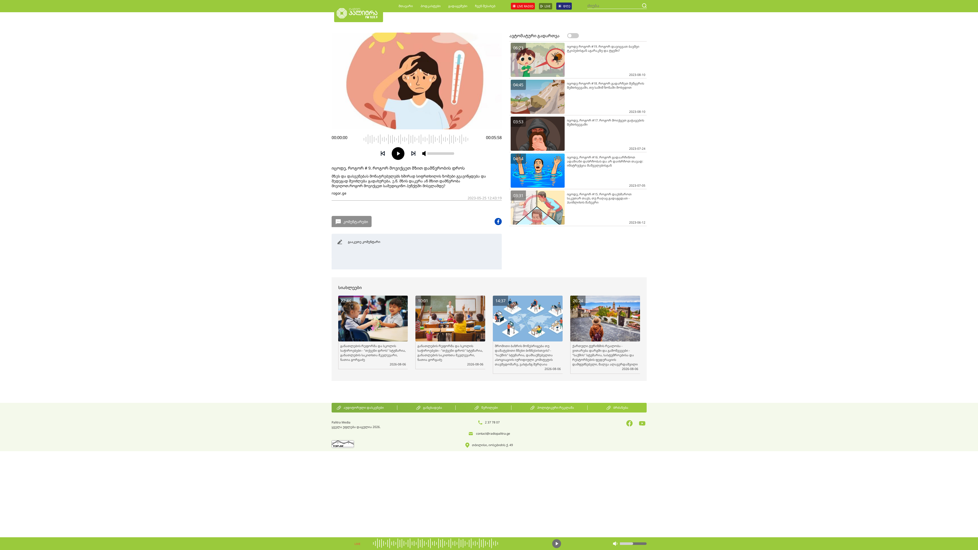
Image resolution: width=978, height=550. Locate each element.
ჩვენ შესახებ (485, 6)
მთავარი (406, 6)
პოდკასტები (430, 6)
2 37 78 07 (492, 422)
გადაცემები (457, 6)
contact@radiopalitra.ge (493, 433)
